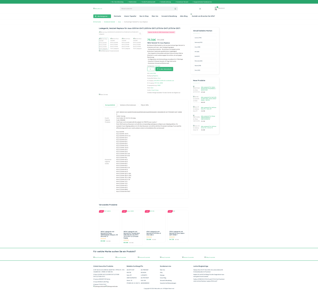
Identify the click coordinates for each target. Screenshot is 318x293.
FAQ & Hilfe (145, 105)
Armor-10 (129, 280)
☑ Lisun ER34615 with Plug (101, 281)
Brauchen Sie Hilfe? (207, 16)
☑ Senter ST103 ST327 (99, 284)
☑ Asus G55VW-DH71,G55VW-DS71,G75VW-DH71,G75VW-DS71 (106, 275)
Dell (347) (197, 56)
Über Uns (155, 16)
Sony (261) (197, 70)
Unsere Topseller (130, 16)
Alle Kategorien (102, 16)
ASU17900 (153, 73)
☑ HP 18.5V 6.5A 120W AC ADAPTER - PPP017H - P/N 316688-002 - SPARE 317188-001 (108, 271)
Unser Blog (163, 277)
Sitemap (162, 275)
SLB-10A (143, 280)
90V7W (129, 272)
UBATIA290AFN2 (132, 277)
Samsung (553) (198, 42)
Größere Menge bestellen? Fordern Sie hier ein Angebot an (163, 92)
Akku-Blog (183, 16)
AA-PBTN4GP (145, 277)
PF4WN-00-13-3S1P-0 (133, 283)
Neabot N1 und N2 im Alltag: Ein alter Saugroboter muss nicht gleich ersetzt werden (208, 275)
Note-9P (129, 275)
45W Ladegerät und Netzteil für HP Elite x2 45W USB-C (153, 233)
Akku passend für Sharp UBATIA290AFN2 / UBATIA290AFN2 (208, 117)
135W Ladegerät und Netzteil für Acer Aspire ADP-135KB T (176, 233)
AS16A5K (143, 272)
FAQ (161, 272)
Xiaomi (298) (198, 65)
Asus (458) (197, 47)
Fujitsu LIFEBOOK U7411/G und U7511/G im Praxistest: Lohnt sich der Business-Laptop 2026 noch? (209, 280)
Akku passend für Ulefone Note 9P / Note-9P (208, 108)
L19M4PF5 (144, 275)
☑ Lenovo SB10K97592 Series (101, 279)
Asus (119, 22)
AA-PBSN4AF (144, 270)
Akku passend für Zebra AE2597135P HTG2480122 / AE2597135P (208, 88)
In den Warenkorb (165, 69)
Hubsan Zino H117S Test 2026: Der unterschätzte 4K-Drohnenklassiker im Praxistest (208, 271)
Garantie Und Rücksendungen (168, 283)
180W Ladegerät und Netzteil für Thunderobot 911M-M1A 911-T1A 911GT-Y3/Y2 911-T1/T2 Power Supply (132, 235)
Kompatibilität (110, 105)
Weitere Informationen (128, 105)
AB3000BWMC (145, 283)
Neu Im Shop (144, 16)
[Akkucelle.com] (103, 9)
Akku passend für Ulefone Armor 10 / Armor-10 (208, 127)
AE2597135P (130, 270)
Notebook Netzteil (109, 22)
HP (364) (197, 51)
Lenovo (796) (198, 37)
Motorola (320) (198, 61)
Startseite (117, 16)
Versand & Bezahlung (169, 16)
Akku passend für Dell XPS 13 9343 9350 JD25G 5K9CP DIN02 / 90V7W (208, 99)
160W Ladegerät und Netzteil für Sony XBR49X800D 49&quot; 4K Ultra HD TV (109, 234)
